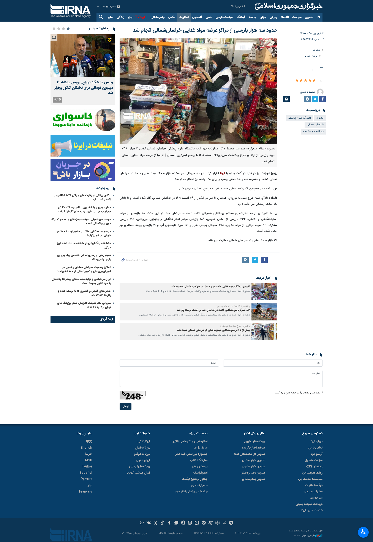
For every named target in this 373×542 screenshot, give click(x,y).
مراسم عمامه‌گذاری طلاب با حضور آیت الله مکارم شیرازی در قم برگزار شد (84, 233)
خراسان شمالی (311, 56)
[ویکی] (149, 523)
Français (85, 491)
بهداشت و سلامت (313, 131)
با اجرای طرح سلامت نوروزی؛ (235, 326)
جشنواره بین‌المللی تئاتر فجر (191, 491)
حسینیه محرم (199, 485)
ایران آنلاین (143, 460)
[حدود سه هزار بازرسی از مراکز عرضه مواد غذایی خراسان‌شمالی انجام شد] (198, 91)
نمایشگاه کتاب (198, 460)
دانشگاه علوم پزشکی (299, 118)
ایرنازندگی (144, 441)
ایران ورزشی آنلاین (138, 472)
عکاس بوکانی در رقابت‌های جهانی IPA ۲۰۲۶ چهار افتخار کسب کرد (83, 197)
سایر (110, 17)
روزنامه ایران (142, 447)
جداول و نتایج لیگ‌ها (194, 479)
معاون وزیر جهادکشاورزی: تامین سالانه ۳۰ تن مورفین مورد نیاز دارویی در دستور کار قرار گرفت (84, 209)
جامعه (252, 17)
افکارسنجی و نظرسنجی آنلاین (189, 441)
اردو (89, 485)
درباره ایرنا (316, 441)
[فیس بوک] (169, 523)
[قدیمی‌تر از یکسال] (264, 291)
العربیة (88, 454)
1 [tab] (68, 28)
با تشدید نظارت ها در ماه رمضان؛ (233, 306)
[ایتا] (190, 523)
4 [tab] (54, 28)
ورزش (273, 17)
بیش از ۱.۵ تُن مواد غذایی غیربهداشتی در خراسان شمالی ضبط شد (213, 330)
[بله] (204, 523)
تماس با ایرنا (315, 447)
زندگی (120, 17)
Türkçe (87, 466)
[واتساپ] (142, 523)
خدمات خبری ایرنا (311, 510)
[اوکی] (155, 523)
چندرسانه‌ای (157, 17)
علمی (209, 17)
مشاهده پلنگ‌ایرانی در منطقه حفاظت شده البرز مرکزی (84, 245)
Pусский (86, 479)
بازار (130, 17)
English (86, 447)
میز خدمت (316, 498)
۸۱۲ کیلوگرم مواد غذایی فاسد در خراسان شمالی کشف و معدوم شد (213, 310)
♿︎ (363, 532)
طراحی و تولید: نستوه (304, 536)
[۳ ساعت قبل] (83, 55)
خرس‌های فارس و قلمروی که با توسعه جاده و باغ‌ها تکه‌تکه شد (84, 293)
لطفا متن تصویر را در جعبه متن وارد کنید (298, 393)
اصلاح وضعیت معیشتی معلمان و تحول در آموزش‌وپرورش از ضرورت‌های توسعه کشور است (83, 269)
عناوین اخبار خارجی (253, 466)
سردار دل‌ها (200, 447)
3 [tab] (58, 28)
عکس (171, 17)
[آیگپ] (197, 523)
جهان (263, 17)
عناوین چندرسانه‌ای (253, 479)
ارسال (125, 406)
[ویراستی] (176, 523)
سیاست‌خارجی (224, 17)
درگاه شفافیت (313, 485)
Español (86, 472)
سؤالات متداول (313, 460)
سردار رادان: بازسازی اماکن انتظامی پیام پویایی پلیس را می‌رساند (84, 257)
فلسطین (197, 17)
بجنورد (320, 118)
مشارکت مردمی (313, 491)
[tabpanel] (83, 69)
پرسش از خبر (199, 466)
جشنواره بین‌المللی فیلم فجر (191, 454)
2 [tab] (63, 28)
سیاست (297, 17)
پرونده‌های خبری (254, 441)
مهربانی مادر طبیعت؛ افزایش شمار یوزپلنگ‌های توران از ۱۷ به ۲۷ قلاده (84, 305)
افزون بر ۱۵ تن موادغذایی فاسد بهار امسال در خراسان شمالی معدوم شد (210, 286)
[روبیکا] (217, 523)
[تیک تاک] (162, 523)
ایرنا (287, 6)
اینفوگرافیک (200, 472)
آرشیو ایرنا (316, 454)
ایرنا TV (140, 17)
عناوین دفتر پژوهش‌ (252, 472)
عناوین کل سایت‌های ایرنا (249, 454)
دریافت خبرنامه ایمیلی (309, 504)
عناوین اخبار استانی (253, 460)
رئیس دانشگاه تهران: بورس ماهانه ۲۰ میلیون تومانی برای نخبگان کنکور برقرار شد (84, 87)
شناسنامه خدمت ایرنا (310, 479)
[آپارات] (210, 523)
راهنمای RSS (314, 466)
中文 (89, 441)
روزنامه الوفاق (141, 454)
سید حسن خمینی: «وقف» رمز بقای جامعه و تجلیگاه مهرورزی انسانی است (81, 221)
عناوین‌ (309, 17)
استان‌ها (184, 17)
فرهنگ (241, 17)
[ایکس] (224, 523)
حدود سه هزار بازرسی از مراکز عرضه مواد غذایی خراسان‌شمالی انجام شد (205, 30)
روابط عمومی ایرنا (312, 472)
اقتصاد (285, 17)
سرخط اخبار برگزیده (253, 447)
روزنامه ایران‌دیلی (139, 466)
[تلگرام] (231, 523)
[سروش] (183, 523)
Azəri (88, 460)
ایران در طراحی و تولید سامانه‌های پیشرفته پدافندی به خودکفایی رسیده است (81, 281)
